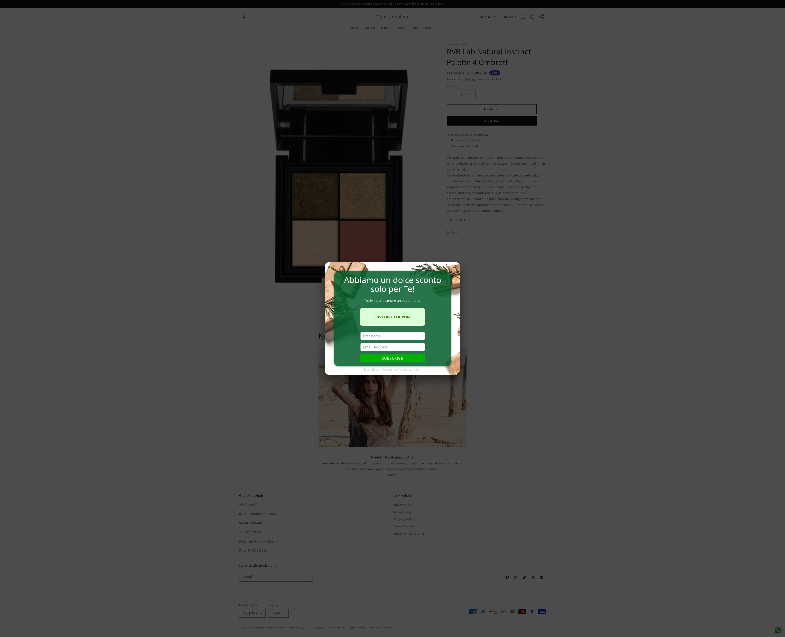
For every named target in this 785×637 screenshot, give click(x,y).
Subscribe (392, 358)
